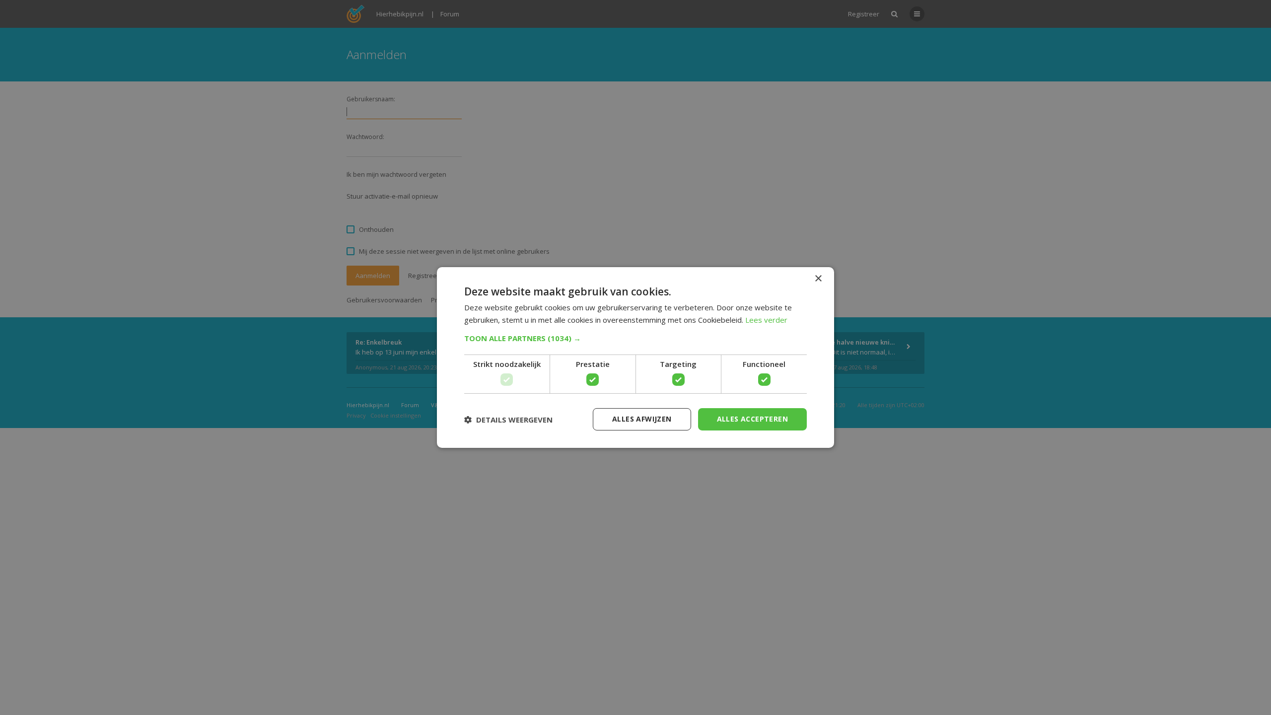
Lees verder (766, 320)
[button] (635, 338)
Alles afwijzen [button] (642, 419)
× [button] (818, 279)
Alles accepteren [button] (752, 419)
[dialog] (635, 357)
